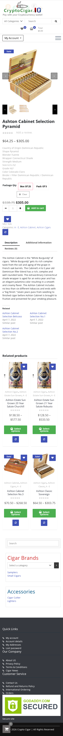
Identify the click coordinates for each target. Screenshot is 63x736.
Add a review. (24, 132)
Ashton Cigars (44, 227)
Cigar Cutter (14, 597)
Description (11, 242)
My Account (12, 38)
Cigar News (12, 670)
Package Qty (9, 185)
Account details (14, 641)
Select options (16, 429)
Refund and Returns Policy (20, 686)
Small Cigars (14, 575)
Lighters (11, 601)
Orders (9, 693)
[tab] (11, 243)
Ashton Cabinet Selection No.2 (10, 330)
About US (11, 660)
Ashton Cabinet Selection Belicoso (12, 315)
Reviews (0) (11, 248)
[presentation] (5, 76)
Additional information (39, 242)
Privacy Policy (13, 663)
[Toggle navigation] (58, 38)
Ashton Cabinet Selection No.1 (38, 315)
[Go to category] (56, 565)
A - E (16, 227)
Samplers (12, 572)
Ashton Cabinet (28, 227)
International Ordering (18, 689)
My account (12, 637)
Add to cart (37, 208)
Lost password (13, 648)
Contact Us (11, 682)
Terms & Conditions (16, 667)
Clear (24, 194)
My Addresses (13, 644)
